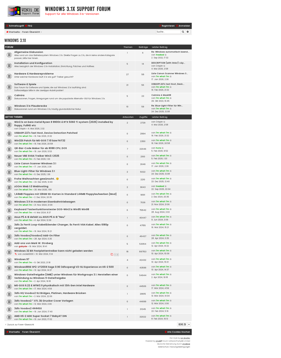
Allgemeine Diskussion (28, 52)
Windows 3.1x (15, 40)
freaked (160, 54)
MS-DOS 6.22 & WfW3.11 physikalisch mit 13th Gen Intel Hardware (54, 285)
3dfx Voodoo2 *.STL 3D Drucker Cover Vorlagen (43, 300)
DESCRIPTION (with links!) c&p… (168, 62)
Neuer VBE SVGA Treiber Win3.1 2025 (36, 155)
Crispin (159, 65)
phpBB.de (186, 344)
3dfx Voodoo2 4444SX (28, 308)
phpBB (158, 341)
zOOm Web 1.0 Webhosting (31, 186)
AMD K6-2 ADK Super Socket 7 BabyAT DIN (40, 316)
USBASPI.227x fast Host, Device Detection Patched (45, 133)
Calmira (19, 95)
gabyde (23, 246)
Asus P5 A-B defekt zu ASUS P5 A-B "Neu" (39, 217)
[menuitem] (28, 26)
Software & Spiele (25, 84)
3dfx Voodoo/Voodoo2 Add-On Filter (37, 235)
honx (158, 148)
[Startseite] (24, 12)
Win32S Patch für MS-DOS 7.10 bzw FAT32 (39, 140)
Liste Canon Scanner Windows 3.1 (35, 163)
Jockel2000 (27, 254)
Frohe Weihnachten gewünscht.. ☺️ (36, 178)
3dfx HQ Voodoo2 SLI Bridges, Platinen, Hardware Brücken (50, 293)
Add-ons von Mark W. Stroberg (33, 243)
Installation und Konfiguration (33, 63)
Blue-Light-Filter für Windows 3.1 (34, 171)
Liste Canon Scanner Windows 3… (169, 73)
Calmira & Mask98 (161, 95)
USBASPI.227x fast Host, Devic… (167, 84)
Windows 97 (21, 259)
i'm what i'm (162, 76)
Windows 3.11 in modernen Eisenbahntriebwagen (44, 201)
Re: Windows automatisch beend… (170, 51)
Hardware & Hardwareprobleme (34, 73)
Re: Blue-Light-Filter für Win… (167, 105)
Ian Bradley (185, 338)
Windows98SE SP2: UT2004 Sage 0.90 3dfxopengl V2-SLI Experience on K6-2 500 (64, 267)
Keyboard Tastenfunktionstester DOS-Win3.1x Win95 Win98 (51, 209)
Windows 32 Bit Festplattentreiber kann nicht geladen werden (53, 250)
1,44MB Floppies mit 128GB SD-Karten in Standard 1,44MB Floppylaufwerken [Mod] (65, 194)
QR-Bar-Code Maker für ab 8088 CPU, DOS (40, 148)
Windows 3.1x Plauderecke (30, 106)
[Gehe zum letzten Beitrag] (164, 121)
